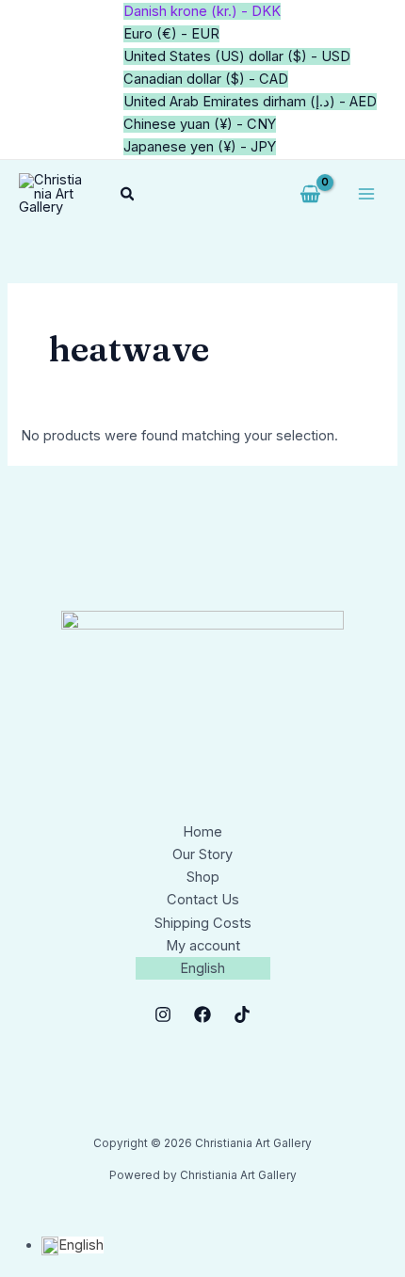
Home (202, 831)
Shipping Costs (202, 923)
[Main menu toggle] (366, 194)
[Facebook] (202, 1014)
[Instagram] (162, 1014)
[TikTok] (242, 1014)
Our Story (202, 854)
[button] (128, 194)
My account (203, 945)
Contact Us (203, 899)
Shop (202, 877)
